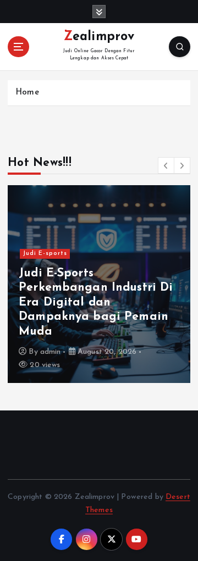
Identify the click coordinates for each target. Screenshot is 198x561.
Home (27, 92)
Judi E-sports (45, 254)
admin (50, 352)
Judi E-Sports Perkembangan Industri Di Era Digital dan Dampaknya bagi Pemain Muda (96, 302)
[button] (166, 165)
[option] (99, 284)
